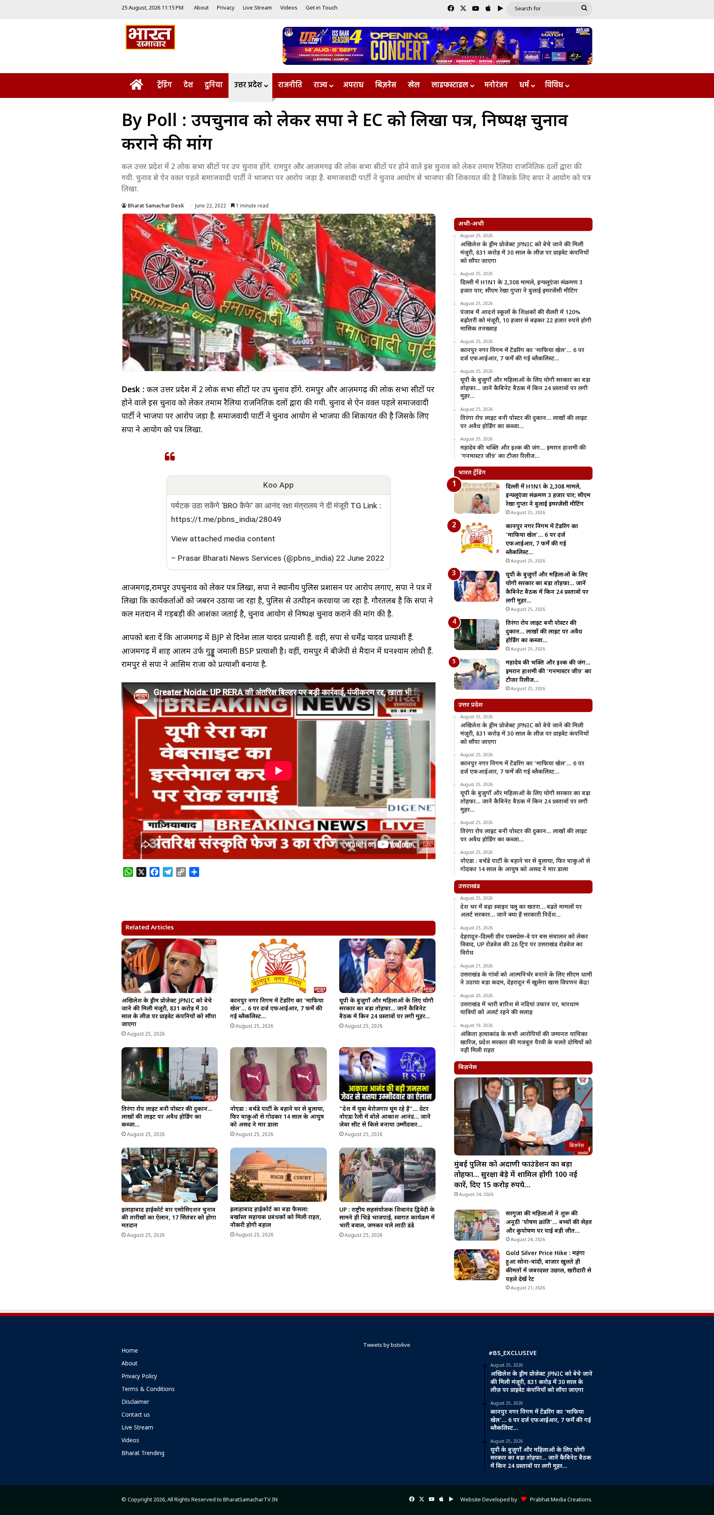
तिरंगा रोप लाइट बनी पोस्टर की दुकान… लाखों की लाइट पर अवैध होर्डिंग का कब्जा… (166, 1117)
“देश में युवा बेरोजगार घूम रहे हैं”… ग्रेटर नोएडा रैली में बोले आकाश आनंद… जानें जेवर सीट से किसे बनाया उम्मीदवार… (385, 1117)
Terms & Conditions (148, 1390)
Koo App (278, 485)
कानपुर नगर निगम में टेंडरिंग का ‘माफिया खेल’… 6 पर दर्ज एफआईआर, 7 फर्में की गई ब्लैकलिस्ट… (277, 1009)
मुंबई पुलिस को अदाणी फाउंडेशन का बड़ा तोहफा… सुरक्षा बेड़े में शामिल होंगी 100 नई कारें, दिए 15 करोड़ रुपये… (515, 1175)
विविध (554, 85)
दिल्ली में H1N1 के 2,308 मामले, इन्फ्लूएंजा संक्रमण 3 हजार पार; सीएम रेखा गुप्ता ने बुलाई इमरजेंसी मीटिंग (548, 495)
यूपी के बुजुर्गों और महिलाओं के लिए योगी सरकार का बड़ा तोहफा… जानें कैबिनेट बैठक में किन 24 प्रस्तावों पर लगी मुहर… (386, 1009)
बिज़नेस (385, 85)
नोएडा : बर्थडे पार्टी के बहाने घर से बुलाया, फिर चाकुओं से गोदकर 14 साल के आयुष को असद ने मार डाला (277, 1117)
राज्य (320, 85)
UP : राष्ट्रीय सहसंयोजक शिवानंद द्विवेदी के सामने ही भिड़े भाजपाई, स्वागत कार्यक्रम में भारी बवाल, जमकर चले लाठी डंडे (387, 1218)
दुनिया (214, 85)
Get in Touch (322, 8)
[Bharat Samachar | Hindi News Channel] (150, 37)
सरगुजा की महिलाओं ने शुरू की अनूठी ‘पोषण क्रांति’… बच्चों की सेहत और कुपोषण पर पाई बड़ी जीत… (549, 1222)
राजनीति (290, 85)
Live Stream (257, 8)
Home (129, 1351)
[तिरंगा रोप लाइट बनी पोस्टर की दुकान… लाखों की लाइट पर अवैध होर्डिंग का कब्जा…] (169, 1074)
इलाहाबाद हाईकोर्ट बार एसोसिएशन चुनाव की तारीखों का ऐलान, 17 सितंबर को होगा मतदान (168, 1218)
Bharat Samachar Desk (156, 206)
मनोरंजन (496, 85)
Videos (289, 8)
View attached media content (223, 538)
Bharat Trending (142, 1454)
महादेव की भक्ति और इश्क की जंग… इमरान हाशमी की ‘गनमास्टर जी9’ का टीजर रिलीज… (548, 671)
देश (188, 85)
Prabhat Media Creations (558, 1499)
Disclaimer (135, 1402)
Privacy (226, 8)
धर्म (524, 85)
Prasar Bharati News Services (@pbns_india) (256, 558)
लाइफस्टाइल (449, 85)
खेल (414, 85)
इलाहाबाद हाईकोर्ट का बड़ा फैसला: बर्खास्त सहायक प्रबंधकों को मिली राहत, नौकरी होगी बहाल (275, 1217)
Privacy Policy (139, 1377)
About (201, 8)
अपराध (353, 85)
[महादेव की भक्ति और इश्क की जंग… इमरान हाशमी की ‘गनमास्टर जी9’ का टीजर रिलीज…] (477, 674)
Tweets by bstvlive (386, 1345)
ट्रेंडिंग (164, 85)
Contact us (135, 1415)
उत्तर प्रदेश (248, 85)
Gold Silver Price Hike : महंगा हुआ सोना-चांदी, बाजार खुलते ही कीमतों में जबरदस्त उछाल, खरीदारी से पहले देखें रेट (548, 1267)
